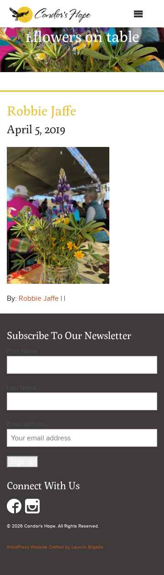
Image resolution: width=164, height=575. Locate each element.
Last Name (21, 388)
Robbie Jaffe (39, 298)
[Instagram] (32, 508)
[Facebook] (14, 508)
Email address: (27, 424)
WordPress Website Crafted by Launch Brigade (55, 547)
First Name (22, 351)
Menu (124, 16)
